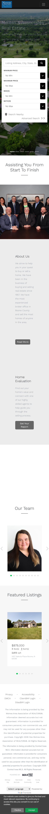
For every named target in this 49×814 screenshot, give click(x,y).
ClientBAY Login (27, 698)
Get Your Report (24, 425)
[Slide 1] (12, 152)
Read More (22, 342)
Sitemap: (7, 780)
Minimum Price (11, 70)
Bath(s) (7, 101)
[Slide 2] (17, 151)
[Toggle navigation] (43, 4)
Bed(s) (7, 91)
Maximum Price (11, 81)
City (8, 782)
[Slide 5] (32, 151)
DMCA (7, 698)
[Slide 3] (22, 151)
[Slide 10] (38, 575)
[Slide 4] (27, 151)
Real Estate (18, 780)
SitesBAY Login (22, 702)
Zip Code (16, 782)
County (38, 780)
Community (27, 782)
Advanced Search (31, 118)
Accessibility (28, 694)
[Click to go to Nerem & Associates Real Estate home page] (7, 4)
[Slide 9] (35, 575)
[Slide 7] (29, 575)
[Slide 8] (32, 575)
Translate (27, 793)
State (29, 780)
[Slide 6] (37, 151)
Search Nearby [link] (16, 114)
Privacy (9, 694)
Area (37, 782)
